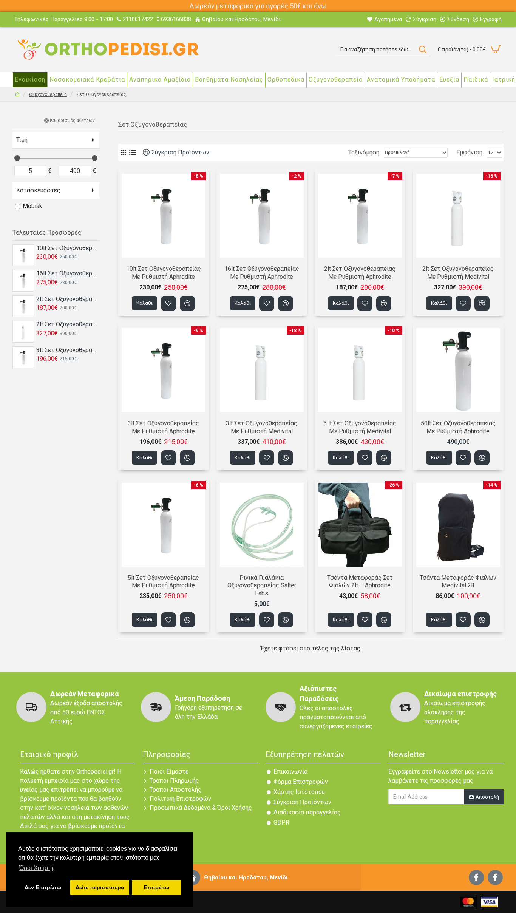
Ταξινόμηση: (364, 152)
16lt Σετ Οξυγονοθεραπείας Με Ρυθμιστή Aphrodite (67, 273)
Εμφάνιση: (470, 152)
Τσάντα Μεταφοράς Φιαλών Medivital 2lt (458, 581)
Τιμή (22, 140)
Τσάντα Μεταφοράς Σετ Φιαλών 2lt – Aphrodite (360, 581)
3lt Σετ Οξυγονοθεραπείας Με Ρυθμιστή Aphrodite (67, 350)
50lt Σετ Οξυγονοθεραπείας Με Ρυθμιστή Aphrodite (458, 427)
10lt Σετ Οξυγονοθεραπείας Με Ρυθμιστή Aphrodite (67, 248)
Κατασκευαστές (38, 190)
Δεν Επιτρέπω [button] (43, 887)
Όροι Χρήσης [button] (37, 868)
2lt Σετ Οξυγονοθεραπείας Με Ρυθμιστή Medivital (67, 324)
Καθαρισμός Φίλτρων (72, 120)
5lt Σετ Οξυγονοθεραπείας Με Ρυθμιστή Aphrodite (163, 581)
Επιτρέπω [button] (157, 887)
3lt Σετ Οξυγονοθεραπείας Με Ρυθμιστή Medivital (261, 427)
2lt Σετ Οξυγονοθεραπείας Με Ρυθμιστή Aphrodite (67, 299)
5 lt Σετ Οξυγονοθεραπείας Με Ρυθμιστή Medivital (359, 427)
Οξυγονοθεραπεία (48, 94)
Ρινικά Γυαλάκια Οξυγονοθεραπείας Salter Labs (261, 585)
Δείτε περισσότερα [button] (100, 887)
